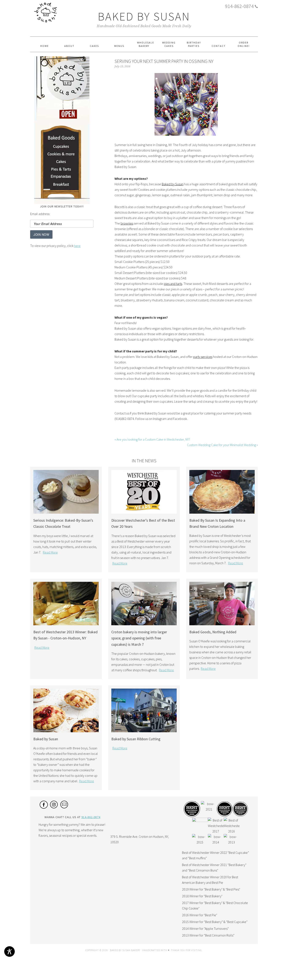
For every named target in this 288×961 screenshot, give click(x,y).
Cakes (61, 163)
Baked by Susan (144, 16)
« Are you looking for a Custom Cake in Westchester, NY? (152, 439)
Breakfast (61, 185)
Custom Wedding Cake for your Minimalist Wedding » (222, 445)
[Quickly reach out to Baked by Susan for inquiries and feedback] (64, 807)
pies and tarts (173, 284)
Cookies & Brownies (61, 155)
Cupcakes (61, 147)
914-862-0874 (239, 6)
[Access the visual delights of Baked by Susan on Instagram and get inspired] (54, 807)
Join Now (41, 234)
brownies (127, 223)
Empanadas (61, 178)
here (77, 246)
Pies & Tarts (61, 170)
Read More (50, 552)
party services (202, 357)
